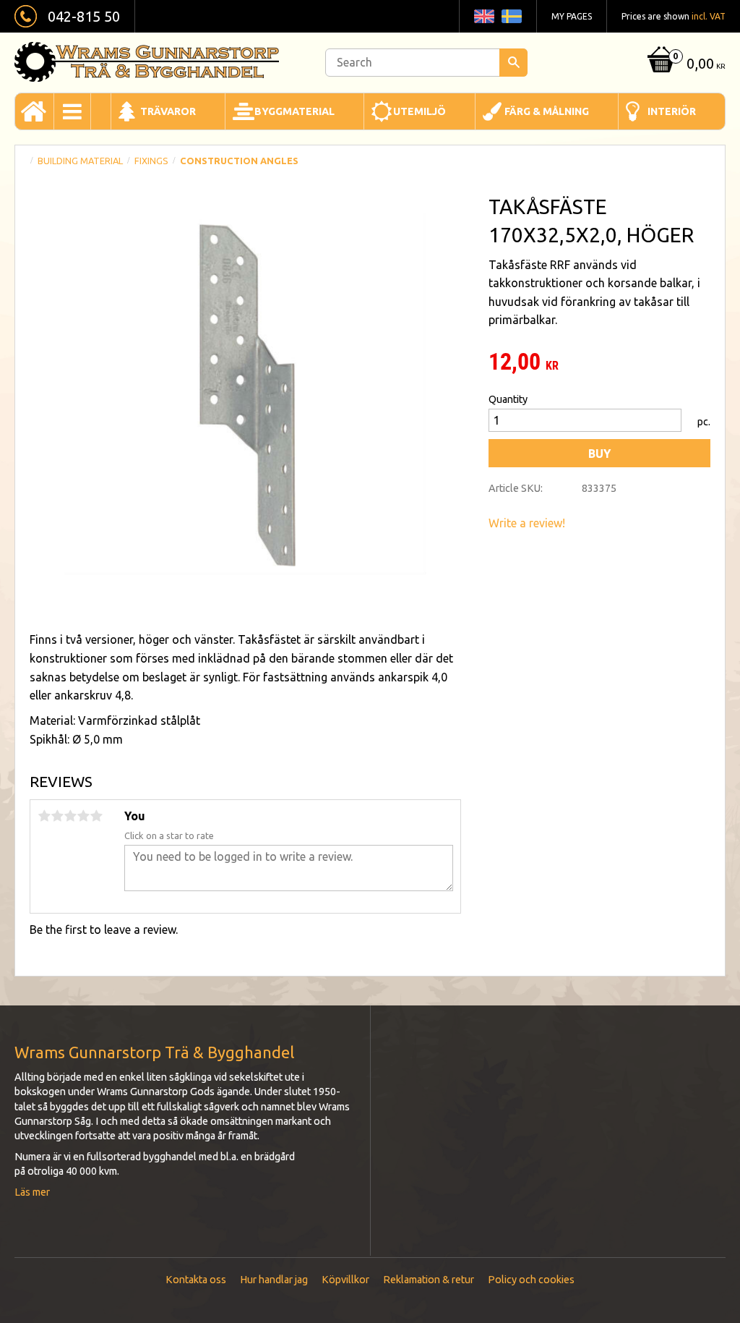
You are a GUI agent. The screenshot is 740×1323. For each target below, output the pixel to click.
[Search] (513, 62)
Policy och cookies (531, 1279)
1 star (44, 815)
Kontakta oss (195, 1279)
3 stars (70, 815)
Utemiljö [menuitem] (419, 111)
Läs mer (32, 1192)
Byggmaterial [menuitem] (294, 111)
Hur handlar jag (274, 1279)
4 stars (83, 815)
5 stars (96, 815)
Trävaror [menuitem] (168, 111)
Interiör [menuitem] (672, 111)
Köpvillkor (345, 1279)
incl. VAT (709, 16)
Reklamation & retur (428, 1279)
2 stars (57, 815)
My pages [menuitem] (571, 16)
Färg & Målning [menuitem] (546, 111)
